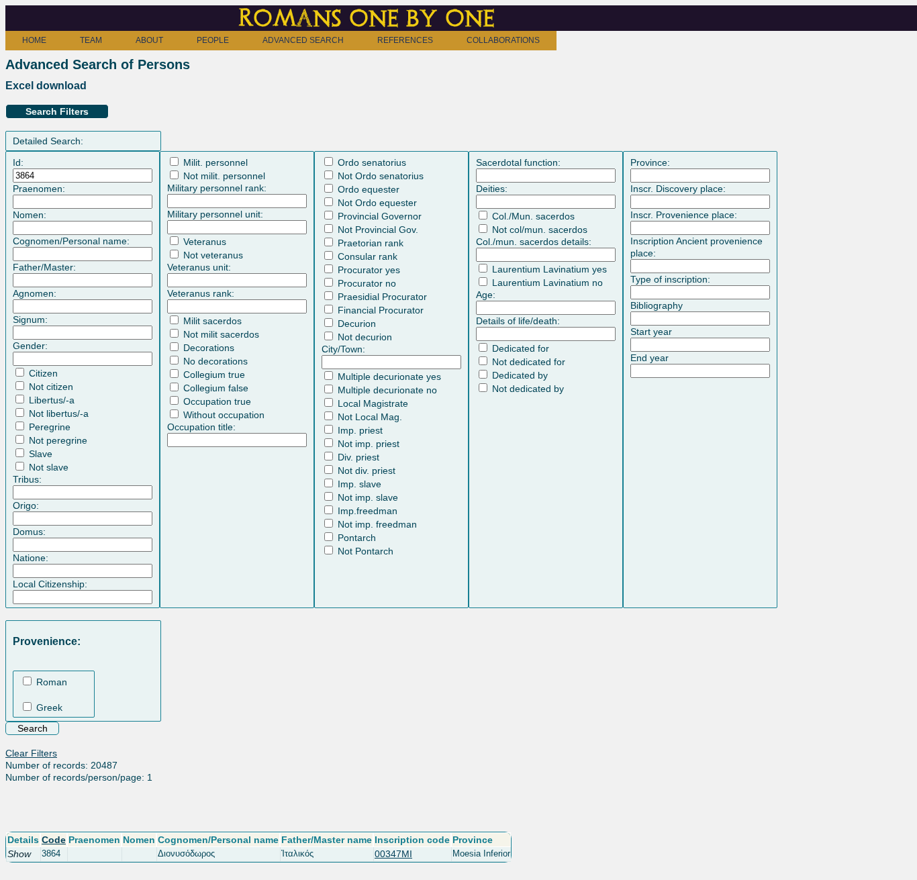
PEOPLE (213, 40)
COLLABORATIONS (503, 40)
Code (54, 839)
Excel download (46, 85)
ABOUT (149, 40)
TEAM (91, 40)
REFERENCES (405, 40)
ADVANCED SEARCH (303, 40)
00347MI (393, 853)
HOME (34, 40)
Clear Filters (31, 753)
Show (19, 853)
